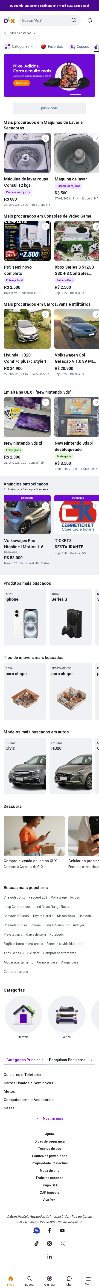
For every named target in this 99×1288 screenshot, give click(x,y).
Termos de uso (49, 1148)
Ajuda (49, 1134)
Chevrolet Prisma (16, 916)
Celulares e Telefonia (22, 1075)
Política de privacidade (49, 1156)
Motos (9, 1091)
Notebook (57, 934)
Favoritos (55, 46)
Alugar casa (70, 962)
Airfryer (78, 925)
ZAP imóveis (49, 1193)
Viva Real (49, 1200)
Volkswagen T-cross (65, 897)
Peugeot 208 (38, 897)
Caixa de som (36, 934)
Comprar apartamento (59, 953)
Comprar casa (47, 962)
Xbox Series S (14, 953)
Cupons (83, 46)
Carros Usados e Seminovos (28, 1083)
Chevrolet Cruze (15, 925)
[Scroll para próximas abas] (91, 1060)
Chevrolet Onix (14, 897)
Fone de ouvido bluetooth (65, 944)
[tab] (25, 1060)
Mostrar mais (53, 1118)
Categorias (20, 46)
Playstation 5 (13, 934)
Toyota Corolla (42, 916)
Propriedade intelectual (50, 1163)
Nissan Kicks (66, 916)
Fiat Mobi (85, 916)
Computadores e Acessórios (29, 1100)
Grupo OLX (49, 1185)
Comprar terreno (16, 971)
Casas (9, 1108)
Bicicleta (33, 953)
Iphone (36, 925)
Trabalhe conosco (49, 1178)
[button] (49, 20)
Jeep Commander (17, 907)
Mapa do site (49, 1170)
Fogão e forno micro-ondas (23, 944)
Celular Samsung (56, 925)
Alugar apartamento (18, 962)
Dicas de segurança (50, 1141)
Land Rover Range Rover (52, 907)
